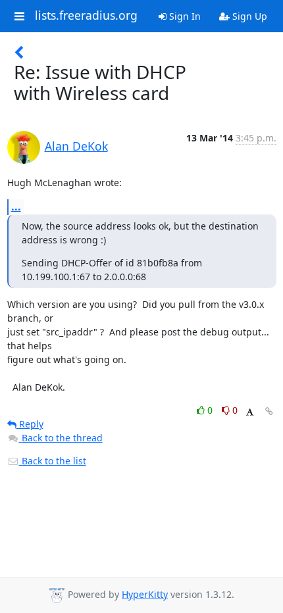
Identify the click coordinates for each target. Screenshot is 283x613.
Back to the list (52, 460)
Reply (29, 424)
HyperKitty (145, 594)
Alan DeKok (76, 146)
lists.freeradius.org (86, 16)
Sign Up (248, 16)
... (16, 206)
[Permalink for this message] (269, 411)
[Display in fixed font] (250, 412)
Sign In (184, 16)
